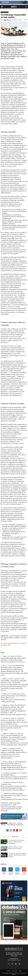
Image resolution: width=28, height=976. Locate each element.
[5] (1, 369)
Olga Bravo (7, 20)
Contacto (8, 971)
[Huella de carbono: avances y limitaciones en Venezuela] (4, 848)
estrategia (19, 823)
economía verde (12, 823)
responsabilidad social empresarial (15, 824)
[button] (26, 6)
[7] (16, 376)
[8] (11, 384)
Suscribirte (24, 867)
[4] (7, 357)
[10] (20, 483)
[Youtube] (19, 964)
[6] (9, 372)
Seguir (10, 867)
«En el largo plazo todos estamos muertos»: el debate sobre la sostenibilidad (16, 842)
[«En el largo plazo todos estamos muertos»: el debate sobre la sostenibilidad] (4, 841)
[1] (1, 147)
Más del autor (15, 836)
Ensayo (20, 971)
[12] (25, 528)
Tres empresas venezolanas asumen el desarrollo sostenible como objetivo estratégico (17, 855)
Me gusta (4, 867)
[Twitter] (15, 964)
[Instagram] (12, 964)
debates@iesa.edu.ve (14, 960)
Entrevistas (14, 971)
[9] (21, 395)
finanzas (3, 824)
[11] (23, 504)
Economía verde (4, 12)
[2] (22, 155)
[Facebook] (8, 964)
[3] (8, 342)
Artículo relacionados (6, 836)
